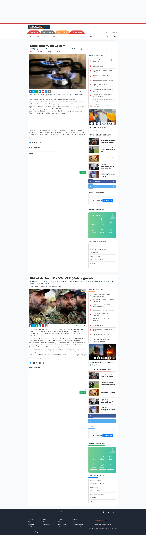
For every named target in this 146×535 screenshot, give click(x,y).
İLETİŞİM (60, 512)
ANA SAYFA (34, 32)
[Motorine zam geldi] (102, 118)
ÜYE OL (108, 32)
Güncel (32, 36)
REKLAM (51, 512)
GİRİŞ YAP (114, 32)
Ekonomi (46, 36)
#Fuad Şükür (40, 358)
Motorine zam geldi (98, 128)
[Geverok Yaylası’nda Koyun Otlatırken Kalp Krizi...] (94, 149)
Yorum (31, 153)
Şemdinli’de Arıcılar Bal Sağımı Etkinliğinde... (108, 141)
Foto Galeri (77, 527)
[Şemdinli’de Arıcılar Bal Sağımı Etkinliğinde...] (94, 141)
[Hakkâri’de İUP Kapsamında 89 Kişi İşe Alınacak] (94, 174)
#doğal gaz (37, 137)
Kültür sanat (62, 524)
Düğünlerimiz (78, 524)
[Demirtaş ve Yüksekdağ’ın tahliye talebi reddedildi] (94, 166)
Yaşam (61, 36)
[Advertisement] (73, 11)
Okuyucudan (62, 522)
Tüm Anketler (100, 192)
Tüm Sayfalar (103, 241)
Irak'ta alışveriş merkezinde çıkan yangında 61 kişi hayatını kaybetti (102, 362)
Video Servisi (62, 527)
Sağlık (54, 36)
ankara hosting (33, 532)
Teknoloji (92, 36)
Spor (85, 36)
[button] (96, 215)
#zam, (32, 137)
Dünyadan (77, 36)
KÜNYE (43, 512)
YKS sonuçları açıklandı (108, 158)
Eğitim (39, 36)
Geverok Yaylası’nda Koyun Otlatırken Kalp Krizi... (108, 149)
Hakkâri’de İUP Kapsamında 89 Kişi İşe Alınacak (108, 174)
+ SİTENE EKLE (71, 512)
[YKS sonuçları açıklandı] (94, 158)
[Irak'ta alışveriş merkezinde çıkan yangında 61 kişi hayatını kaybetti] (102, 353)
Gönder (83, 172)
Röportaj (76, 522)
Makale (75, 519)
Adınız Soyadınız (34, 147)
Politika (69, 36)
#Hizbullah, (34, 358)
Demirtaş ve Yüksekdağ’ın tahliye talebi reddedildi (107, 166)
